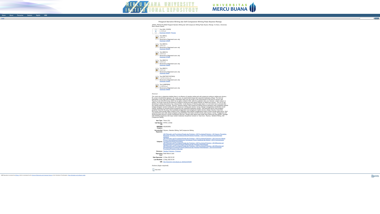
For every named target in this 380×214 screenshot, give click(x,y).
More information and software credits (76, 175)
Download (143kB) (165, 81)
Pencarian (20, 15)
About (11, 15)
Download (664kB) (165, 49)
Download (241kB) (165, 33)
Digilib (38, 15)
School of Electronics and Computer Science (42, 175)
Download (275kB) (165, 57)
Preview (173, 33)
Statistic (29, 15)
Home (4, 15)
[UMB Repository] (190, 13)
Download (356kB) (165, 89)
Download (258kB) (165, 65)
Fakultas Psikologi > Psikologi (172, 151)
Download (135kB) (165, 41)
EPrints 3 (17, 175)
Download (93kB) (164, 73)
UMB (45, 15)
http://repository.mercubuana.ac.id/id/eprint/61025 (177, 162)
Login (2, 18)
